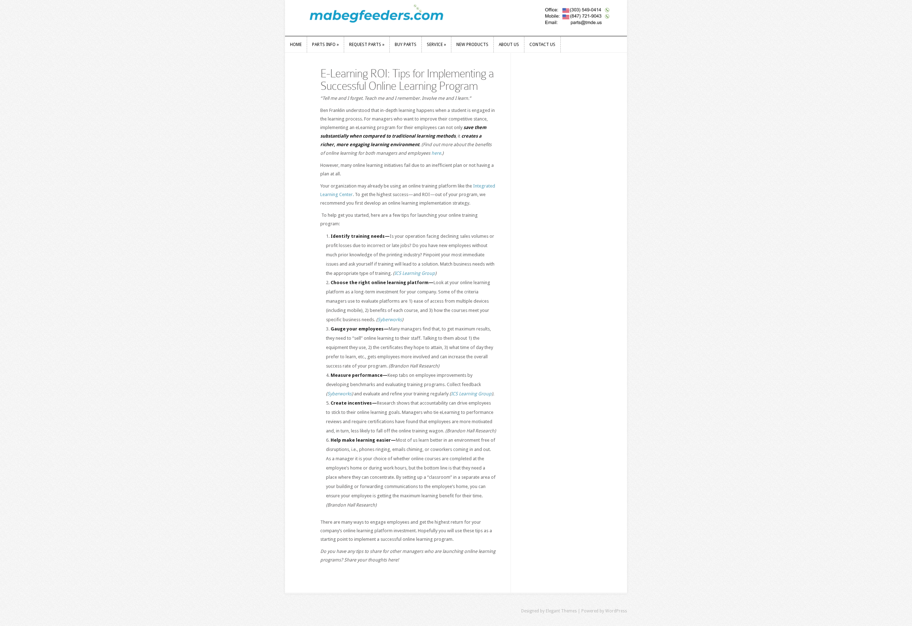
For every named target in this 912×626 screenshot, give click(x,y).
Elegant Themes (561, 611)
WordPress (616, 611)
